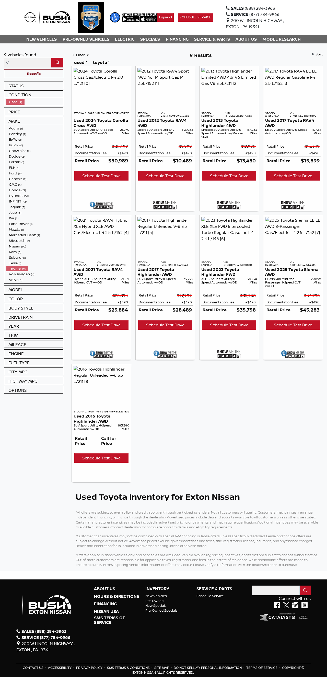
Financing (105, 604)
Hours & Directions (116, 596)
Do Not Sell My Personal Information (208, 667)
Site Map (162, 667)
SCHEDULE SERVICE (195, 17)
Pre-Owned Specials (161, 610)
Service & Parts (214, 589)
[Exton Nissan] (47, 17)
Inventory (157, 589)
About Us (104, 589)
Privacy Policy (89, 667)
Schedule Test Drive (101, 176)
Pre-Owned (154, 600)
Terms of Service (262, 667)
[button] (115, 17)
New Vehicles (156, 595)
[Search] (57, 62)
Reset (32, 73)
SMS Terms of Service (109, 620)
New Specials (156, 605)
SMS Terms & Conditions (128, 667)
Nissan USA (106, 611)
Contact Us (33, 667)
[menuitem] (34, 102)
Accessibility (60, 667)
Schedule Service (210, 595)
